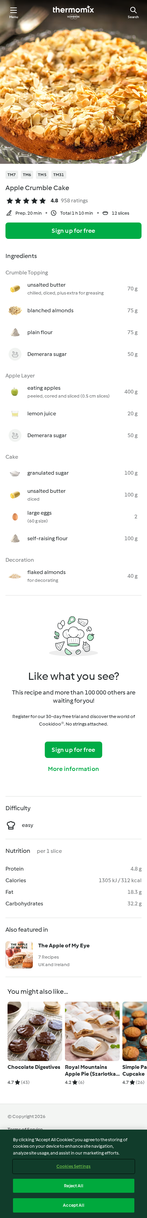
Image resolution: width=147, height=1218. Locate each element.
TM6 (27, 174)
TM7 (12, 174)
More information (73, 769)
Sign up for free (73, 230)
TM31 (58, 174)
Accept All (73, 1205)
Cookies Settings (73, 1166)
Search (133, 17)
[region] (73, 1174)
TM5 (42, 174)
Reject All (73, 1185)
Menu (13, 17)
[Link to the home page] (73, 12)
